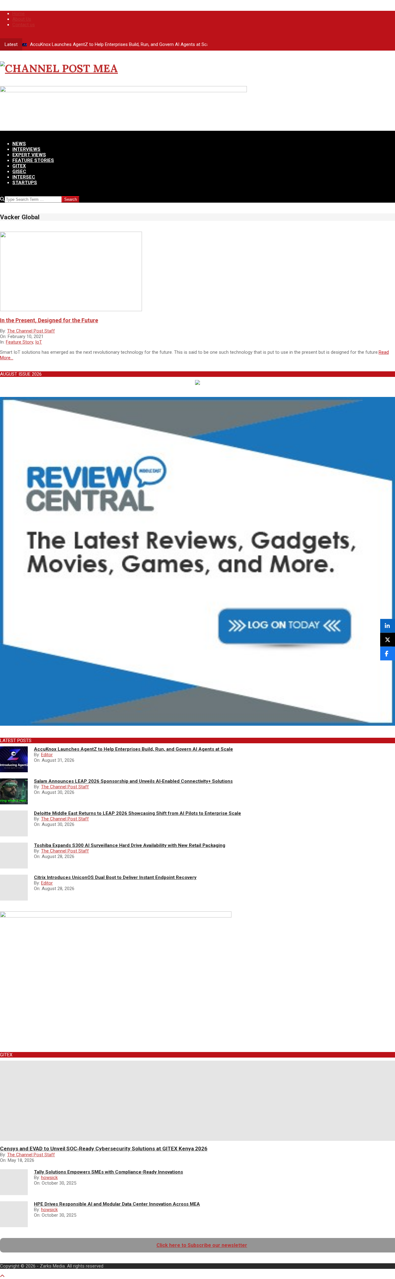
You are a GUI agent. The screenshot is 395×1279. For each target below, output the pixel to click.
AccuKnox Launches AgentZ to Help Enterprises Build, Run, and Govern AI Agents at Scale (121, 44)
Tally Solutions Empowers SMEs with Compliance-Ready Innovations (108, 1172)
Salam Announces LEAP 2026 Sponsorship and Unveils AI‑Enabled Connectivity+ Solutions (133, 781)
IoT (38, 342)
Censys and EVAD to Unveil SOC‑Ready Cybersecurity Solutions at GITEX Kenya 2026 (103, 1148)
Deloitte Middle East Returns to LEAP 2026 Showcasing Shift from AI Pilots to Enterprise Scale (137, 813)
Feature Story (19, 342)
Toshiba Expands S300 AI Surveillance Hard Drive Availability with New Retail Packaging (129, 845)
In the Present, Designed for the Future (49, 320)
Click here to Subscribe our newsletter (201, 1245)
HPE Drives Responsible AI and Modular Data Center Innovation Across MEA (117, 1204)
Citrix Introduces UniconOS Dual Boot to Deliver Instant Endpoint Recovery (115, 877)
